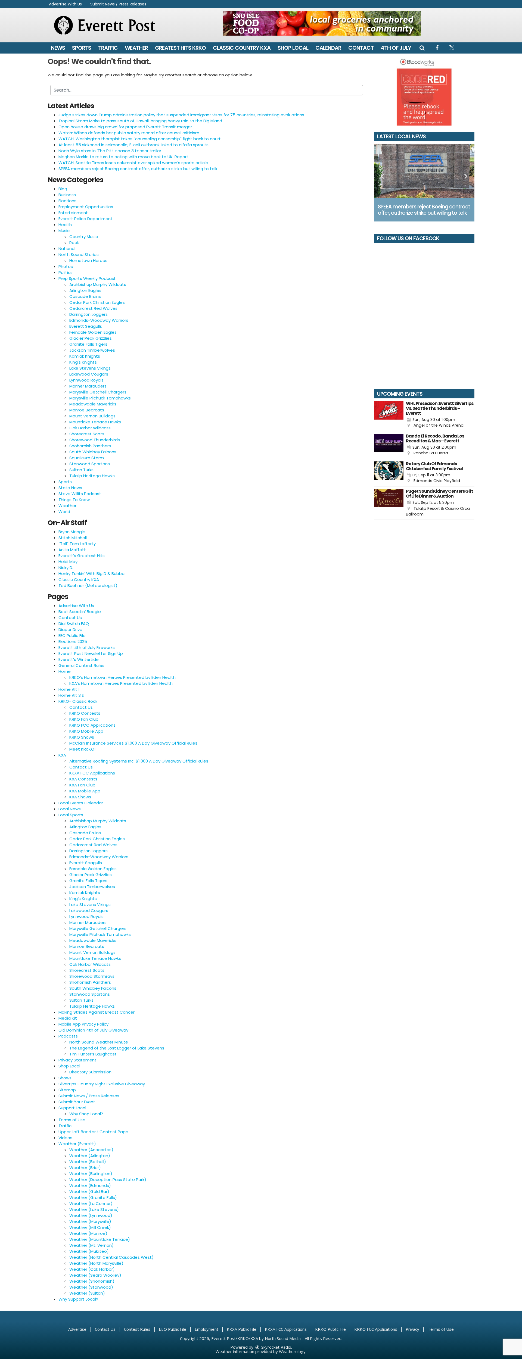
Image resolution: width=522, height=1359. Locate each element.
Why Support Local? (78, 1299)
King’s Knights (83, 898)
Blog (62, 189)
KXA (62, 755)
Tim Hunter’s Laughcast (93, 1054)
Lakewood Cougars (88, 374)
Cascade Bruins (85, 296)
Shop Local (293, 48)
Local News (69, 809)
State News (70, 488)
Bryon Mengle (71, 532)
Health (65, 224)
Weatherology (292, 1351)
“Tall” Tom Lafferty (77, 543)
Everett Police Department (85, 218)
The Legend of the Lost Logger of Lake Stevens (116, 1048)
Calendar (328, 48)
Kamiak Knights (84, 356)
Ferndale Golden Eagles (93, 332)
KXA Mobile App (84, 791)
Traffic (108, 48)
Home (64, 671)
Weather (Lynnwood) (90, 1215)
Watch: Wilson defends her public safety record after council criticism (128, 133)
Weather (136, 48)
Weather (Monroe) (88, 1233)
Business (67, 195)
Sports (81, 48)
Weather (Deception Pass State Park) (107, 1179)
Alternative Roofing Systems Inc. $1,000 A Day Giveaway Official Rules (138, 761)
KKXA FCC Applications (92, 773)
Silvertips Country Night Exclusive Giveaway (101, 1084)
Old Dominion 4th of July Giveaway (93, 1030)
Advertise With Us (65, 4)
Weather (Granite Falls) (93, 1197)
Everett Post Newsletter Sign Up (90, 653)
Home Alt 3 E (71, 695)
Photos (65, 266)
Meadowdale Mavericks (92, 404)
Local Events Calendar (80, 803)
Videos (65, 1138)
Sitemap (67, 1090)
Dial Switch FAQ (73, 623)
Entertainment (73, 212)
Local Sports (70, 815)
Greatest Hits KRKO (180, 48)
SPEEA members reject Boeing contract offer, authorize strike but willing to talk (137, 168)
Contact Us (70, 617)
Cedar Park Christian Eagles (97, 302)
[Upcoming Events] (388, 415)
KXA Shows (80, 797)
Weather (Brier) (85, 1167)
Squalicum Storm (86, 458)
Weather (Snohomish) (91, 1281)
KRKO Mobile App (86, 731)
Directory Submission (90, 1072)
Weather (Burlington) (90, 1173)
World (64, 511)
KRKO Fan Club (83, 719)
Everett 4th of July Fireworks (86, 647)
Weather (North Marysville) (96, 1263)
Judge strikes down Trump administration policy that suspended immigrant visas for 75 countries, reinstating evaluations (181, 115)
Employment (206, 1329)
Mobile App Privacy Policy (83, 1024)
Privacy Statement (77, 1060)
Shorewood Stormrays (91, 976)
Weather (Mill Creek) (90, 1227)
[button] (422, 48)
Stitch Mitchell (72, 538)
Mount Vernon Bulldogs (92, 416)
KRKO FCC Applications (92, 725)
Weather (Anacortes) (91, 1149)
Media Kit (67, 1018)
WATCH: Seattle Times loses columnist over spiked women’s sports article (133, 162)
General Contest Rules (81, 665)
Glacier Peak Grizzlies (90, 338)
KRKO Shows (81, 737)
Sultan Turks (81, 470)
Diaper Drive (70, 629)
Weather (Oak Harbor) (92, 1269)
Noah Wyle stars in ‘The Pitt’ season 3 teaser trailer (109, 151)
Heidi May (67, 561)
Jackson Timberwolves (92, 350)
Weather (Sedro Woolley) (95, 1275)
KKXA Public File (241, 1329)
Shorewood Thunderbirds (94, 440)
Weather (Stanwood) (91, 1287)
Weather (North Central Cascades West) (111, 1257)
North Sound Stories (78, 254)
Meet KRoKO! (82, 749)
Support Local (72, 1108)
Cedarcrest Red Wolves (93, 308)
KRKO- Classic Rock (77, 701)
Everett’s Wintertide (78, 659)
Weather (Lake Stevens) (94, 1209)
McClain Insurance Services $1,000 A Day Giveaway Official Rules (133, 743)
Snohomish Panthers (90, 446)
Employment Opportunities (85, 207)
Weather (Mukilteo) (89, 1251)
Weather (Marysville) (90, 1221)
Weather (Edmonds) (90, 1185)
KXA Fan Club (82, 785)
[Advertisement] (322, 23)
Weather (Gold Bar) (89, 1191)
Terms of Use (71, 1120)
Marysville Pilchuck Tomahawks (100, 398)
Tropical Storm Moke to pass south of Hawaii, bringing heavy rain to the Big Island (140, 121)
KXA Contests (83, 779)
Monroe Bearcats (86, 410)
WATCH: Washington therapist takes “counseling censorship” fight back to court (139, 139)
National (66, 248)
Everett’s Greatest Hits (81, 555)
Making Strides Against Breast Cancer (96, 1012)
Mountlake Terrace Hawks (95, 422)
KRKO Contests (84, 713)
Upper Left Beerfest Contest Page (93, 1132)
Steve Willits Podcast (79, 493)
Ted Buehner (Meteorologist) (87, 585)
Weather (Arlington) (89, 1155)
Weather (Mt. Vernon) (91, 1245)
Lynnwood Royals (86, 380)
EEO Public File (72, 635)
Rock (74, 242)
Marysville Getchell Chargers (97, 392)
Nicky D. (65, 567)
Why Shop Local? (86, 1114)
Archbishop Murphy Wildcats (97, 284)
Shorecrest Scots (86, 434)
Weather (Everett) (77, 1143)
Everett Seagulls (85, 326)
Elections (67, 201)
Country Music (83, 236)
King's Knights (83, 362)
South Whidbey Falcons (92, 452)
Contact (361, 48)
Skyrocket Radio (275, 1347)
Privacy (412, 1329)
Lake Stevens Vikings (90, 368)
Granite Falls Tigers (88, 344)
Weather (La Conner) (91, 1203)
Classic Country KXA (242, 48)
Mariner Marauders (88, 386)
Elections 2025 (72, 641)
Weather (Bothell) (87, 1161)
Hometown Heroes (88, 260)
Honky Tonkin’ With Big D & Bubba (91, 573)
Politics (65, 272)
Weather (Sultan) (87, 1293)
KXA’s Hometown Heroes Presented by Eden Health (121, 683)
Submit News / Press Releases (118, 4)
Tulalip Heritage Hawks (92, 476)
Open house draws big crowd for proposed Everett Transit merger (125, 127)
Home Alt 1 (69, 689)
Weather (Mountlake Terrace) (99, 1239)
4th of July (396, 48)
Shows (65, 1078)
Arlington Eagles (85, 290)
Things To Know (74, 499)
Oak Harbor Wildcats (90, 428)
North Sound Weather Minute (98, 1042)
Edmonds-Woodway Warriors (98, 320)
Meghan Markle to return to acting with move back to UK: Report (123, 157)
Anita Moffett (72, 549)
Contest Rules (137, 1329)
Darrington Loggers (88, 314)
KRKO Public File (330, 1329)
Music (64, 230)
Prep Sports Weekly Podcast (87, 278)
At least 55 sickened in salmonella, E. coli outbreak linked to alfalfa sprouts (133, 145)
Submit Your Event (76, 1102)
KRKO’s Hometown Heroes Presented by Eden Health (122, 677)
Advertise (77, 1329)
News (58, 48)
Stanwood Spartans (89, 464)
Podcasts (68, 1036)
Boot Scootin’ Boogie (79, 611)
